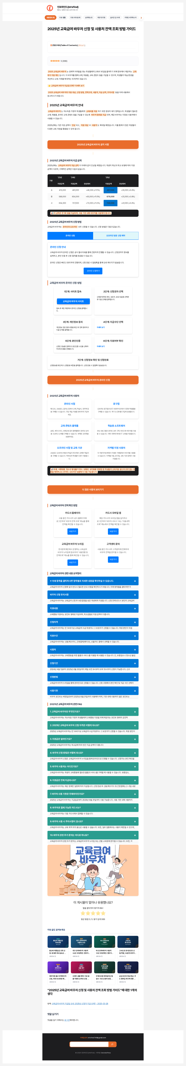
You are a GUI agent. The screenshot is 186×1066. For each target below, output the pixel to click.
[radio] (83, 914)
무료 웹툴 (62, 17)
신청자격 (93, 622)
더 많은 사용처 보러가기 (93, 489)
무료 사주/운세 (75, 17)
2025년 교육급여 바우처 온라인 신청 (93, 380)
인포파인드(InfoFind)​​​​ (68, 6)
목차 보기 (81, 45)
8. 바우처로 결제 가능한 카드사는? (93, 808)
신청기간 (93, 663)
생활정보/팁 (51, 17)
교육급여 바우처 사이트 (73, 301)
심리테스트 (89, 17)
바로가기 (72, 531)
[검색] (112, 1044)
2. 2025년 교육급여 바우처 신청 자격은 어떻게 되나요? (93, 725)
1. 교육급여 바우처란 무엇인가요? (93, 711)
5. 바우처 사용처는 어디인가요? (93, 766)
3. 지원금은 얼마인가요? (93, 739)
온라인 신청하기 (93, 271)
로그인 (67, 1020)
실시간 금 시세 (115, 17)
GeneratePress (106, 1053)
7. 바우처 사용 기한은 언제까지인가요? (93, 794)
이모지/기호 (101, 17)
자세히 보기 (101, 327)
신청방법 (93, 677)
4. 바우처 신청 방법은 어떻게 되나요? (93, 753)
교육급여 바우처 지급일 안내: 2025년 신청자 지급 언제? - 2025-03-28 (80, 1003)
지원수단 (93, 636)
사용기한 (93, 691)
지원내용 (93, 608)
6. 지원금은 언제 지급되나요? (93, 780)
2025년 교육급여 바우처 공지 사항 (93, 144)
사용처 (93, 649)
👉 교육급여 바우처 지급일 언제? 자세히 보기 (66, 85)
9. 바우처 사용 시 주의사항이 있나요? (93, 821)
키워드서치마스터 (131, 17)
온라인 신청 (70, 235)
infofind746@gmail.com (97, 1038)
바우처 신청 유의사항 (93, 595)
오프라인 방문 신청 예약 (115, 235)
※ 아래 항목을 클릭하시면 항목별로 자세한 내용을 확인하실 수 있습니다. (93, 581)
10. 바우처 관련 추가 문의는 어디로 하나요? (93, 835)
